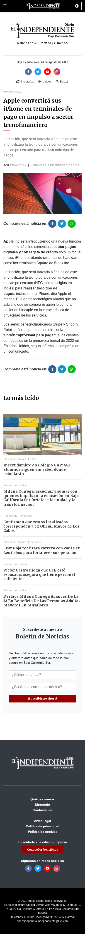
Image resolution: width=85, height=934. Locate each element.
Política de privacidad (42, 826)
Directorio (42, 804)
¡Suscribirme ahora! (42, 698)
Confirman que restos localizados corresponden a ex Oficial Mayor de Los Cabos (41, 526)
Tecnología (12, 92)
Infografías (27, 81)
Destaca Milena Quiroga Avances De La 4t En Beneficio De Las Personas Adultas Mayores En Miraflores (41, 600)
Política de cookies (42, 831)
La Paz (32, 459)
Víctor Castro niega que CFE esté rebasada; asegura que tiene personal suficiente (39, 574)
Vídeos (46, 81)
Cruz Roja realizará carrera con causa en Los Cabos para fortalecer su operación (42, 550)
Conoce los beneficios (42, 849)
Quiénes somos (42, 799)
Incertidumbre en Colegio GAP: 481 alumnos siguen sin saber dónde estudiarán (36, 469)
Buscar (64, 81)
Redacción (18, 165)
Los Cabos (25, 516)
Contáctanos (43, 810)
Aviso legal (42, 821)
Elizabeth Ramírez (14, 459)
